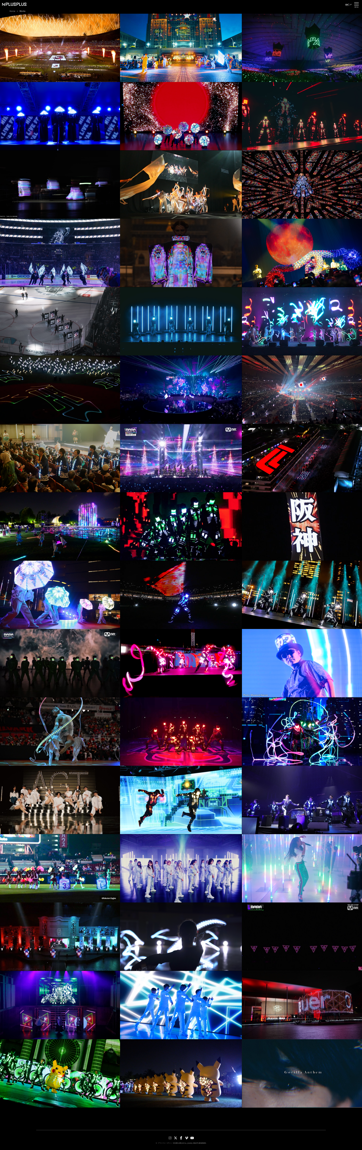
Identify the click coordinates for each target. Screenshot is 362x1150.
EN (346, 4)
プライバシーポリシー (165, 1143)
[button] (356, 3)
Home (12, 11)
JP (351, 4)
